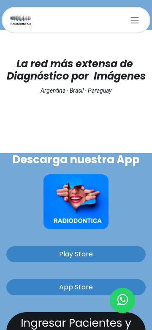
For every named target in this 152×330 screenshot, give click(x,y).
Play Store (76, 254)
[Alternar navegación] (135, 20)
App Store (76, 287)
